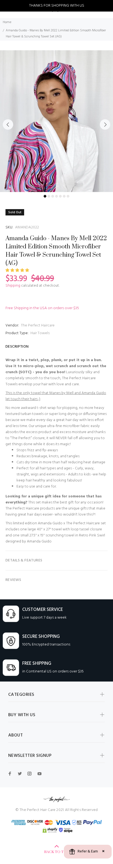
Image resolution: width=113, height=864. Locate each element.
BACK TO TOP (56, 852)
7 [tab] (68, 196)
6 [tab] (64, 196)
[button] (17, 270)
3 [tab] (52, 196)
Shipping (12, 286)
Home (7, 22)
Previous (8, 124)
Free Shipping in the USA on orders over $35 (42, 308)
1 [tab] (45, 196)
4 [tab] (56, 196)
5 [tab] (60, 196)
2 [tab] (48, 196)
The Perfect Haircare (38, 325)
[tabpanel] (56, 121)
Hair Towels (40, 333)
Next (105, 124)
